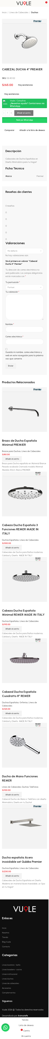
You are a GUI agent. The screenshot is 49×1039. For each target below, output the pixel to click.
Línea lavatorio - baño (11, 965)
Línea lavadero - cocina (12, 969)
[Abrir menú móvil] (3, 3)
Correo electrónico (14, 336)
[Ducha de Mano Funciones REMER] (24, 745)
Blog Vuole (6, 942)
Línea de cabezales (10, 983)
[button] (24, 120)
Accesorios (6, 988)
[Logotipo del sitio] (24, 3)
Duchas (34, 12)
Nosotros (5, 933)
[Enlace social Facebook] (15, 1001)
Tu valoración (12, 292)
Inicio (4, 12)
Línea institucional (9, 974)
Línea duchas (7, 979)
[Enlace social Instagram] (20, 1001)
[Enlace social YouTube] (25, 1001)
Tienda (5, 937)
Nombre (9, 324)
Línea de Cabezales (18, 12)
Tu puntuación (12, 282)
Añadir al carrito (24, 113)
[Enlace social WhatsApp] (30, 1001)
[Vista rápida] (5, 771)
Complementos (8, 993)
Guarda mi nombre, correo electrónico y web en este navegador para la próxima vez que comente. (24, 355)
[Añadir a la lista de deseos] (12, 771)
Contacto (6, 946)
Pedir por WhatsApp (24, 120)
